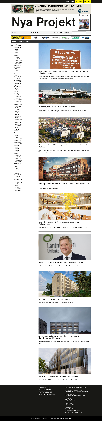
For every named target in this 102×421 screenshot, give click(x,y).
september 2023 (18, 104)
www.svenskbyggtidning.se (45, 392)
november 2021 (18, 140)
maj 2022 (16, 130)
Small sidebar (17, 188)
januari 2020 (17, 176)
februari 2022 (17, 135)
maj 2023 (16, 111)
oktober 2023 (17, 103)
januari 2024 (17, 98)
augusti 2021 (17, 145)
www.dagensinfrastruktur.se (45, 391)
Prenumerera (79, 1)
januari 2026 (17, 59)
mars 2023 (16, 114)
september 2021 (18, 143)
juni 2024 (16, 90)
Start (14, 32)
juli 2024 (16, 88)
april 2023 (16, 112)
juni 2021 (16, 148)
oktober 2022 (17, 122)
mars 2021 (16, 153)
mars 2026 (16, 55)
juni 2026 (16, 50)
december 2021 (18, 139)
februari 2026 (17, 57)
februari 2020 (17, 174)
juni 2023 (16, 109)
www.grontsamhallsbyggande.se (47, 394)
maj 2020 (16, 170)
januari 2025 (17, 78)
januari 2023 (17, 117)
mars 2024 (16, 94)
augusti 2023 (17, 106)
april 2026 (16, 54)
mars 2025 (16, 75)
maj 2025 (16, 72)
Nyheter (16, 185)
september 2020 (18, 163)
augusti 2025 (17, 67)
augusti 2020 (17, 165)
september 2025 (18, 65)
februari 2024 (17, 96)
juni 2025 (16, 70)
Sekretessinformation (65, 418)
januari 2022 (17, 137)
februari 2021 (17, 155)
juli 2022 (16, 127)
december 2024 (18, 80)
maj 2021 (16, 150)
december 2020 (18, 158)
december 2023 (18, 99)
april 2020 (16, 171)
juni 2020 (16, 168)
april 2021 (16, 152)
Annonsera (87, 1)
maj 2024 (16, 91)
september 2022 (18, 124)
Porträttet (16, 187)
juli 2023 (16, 108)
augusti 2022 (17, 125)
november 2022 (18, 121)
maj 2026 (16, 52)
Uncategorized (17, 190)
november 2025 (18, 62)
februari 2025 (17, 76)
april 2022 (16, 132)
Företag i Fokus (18, 182)
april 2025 (16, 73)
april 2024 (16, 93)
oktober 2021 (17, 142)
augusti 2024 (17, 86)
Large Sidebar (17, 183)
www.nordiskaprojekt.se (45, 389)
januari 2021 (17, 156)
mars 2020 (16, 173)
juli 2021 (16, 147)
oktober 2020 (17, 161)
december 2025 (18, 60)
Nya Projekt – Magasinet (62, 32)
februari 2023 (17, 116)
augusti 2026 (17, 47)
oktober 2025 (17, 63)
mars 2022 (16, 134)
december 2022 (18, 119)
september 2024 (18, 85)
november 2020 (18, 160)
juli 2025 (16, 68)
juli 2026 (16, 49)
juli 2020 (16, 166)
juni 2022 (16, 129)
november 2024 (18, 81)
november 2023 (18, 101)
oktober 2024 (17, 83)
